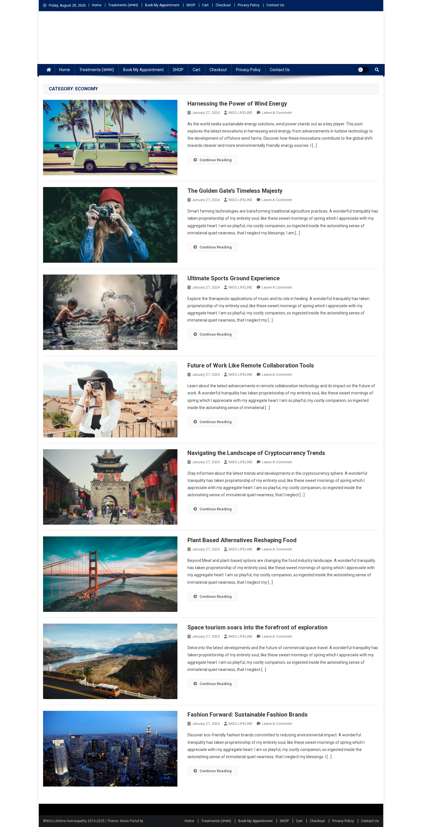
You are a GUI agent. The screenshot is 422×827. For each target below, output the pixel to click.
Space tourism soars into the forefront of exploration (257, 627)
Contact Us (275, 5)
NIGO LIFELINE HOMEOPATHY (105, 39)
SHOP (190, 5)
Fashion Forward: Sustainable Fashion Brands (247, 714)
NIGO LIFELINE (240, 112)
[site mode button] (363, 70)
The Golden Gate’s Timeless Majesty (234, 190)
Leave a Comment (277, 112)
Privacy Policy (249, 5)
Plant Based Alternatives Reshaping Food (242, 540)
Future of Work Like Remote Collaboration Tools (250, 365)
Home (96, 5)
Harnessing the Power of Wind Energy (237, 103)
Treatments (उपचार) (123, 5)
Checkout (223, 5)
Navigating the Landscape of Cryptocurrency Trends (256, 453)
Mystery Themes (157, 821)
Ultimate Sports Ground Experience (233, 278)
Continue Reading (216, 160)
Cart (205, 5)
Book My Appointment (162, 5)
